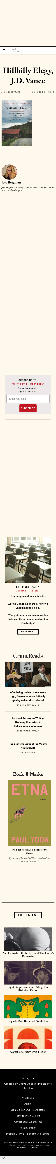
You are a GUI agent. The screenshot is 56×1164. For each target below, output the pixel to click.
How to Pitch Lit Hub (28, 1115)
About (28, 1103)
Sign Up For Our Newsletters (28, 1109)
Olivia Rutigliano (29, 705)
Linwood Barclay (29, 731)
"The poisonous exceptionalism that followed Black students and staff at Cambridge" (28, 619)
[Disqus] (28, 233)
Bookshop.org (26, 1145)
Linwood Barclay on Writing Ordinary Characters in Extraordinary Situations (28, 721)
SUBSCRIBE (28, 408)
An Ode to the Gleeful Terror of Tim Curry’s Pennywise (28, 955)
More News (28, 631)
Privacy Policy (28, 1127)
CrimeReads (29, 752)
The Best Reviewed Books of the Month (30, 851)
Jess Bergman (11, 92)
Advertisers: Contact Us (28, 1121)
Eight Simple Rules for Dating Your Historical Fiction (28, 989)
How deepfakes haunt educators (28, 596)
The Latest (28, 915)
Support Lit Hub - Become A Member (28, 1133)
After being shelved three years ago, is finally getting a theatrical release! (28, 696)
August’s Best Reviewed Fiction (28, 1052)
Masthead (28, 1098)
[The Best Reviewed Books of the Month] (29, 813)
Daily (28, 587)
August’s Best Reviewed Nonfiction (28, 1021)
